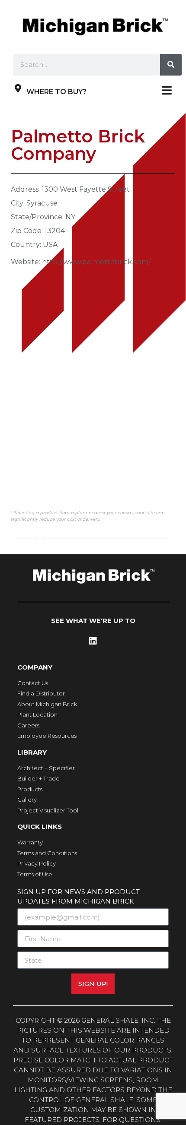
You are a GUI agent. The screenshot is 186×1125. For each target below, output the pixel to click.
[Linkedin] (93, 641)
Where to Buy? (56, 92)
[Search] (171, 65)
